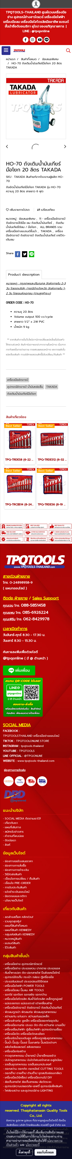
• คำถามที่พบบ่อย (13, 836)
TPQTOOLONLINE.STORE (32, 741)
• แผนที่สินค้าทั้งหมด (15, 926)
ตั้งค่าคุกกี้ (24, 1152)
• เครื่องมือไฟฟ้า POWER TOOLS (23, 986)
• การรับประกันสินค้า (15, 887)
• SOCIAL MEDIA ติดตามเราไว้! (22, 819)
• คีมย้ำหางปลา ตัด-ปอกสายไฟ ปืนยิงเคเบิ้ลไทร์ (31, 973)
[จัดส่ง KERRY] (8, 781)
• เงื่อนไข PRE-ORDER (17, 883)
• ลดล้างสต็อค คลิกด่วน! (18, 917)
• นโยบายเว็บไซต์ (13, 900)
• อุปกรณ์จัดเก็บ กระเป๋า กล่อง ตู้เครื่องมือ (28, 977)
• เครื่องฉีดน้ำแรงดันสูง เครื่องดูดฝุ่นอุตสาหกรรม (32, 1038)
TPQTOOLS (27, 751)
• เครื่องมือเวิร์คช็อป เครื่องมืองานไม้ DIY (27, 1077)
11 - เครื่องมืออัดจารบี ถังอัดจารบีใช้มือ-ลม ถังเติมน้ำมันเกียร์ (35, 221)
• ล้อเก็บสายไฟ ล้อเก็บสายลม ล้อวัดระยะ (27, 1082)
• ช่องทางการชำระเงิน (16, 870)
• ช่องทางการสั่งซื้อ (14, 866)
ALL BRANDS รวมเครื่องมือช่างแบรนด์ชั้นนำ (34, 229)
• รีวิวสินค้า (9, 947)
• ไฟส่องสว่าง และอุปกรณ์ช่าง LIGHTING (28, 1091)
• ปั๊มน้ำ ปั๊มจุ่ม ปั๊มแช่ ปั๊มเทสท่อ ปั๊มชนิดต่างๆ (30, 1043)
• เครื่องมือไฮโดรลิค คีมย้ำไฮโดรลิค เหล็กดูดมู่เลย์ (32, 999)
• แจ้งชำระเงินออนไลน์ (16, 892)
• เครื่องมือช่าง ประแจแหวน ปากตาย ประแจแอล (31, 968)
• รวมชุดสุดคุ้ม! (12, 921)
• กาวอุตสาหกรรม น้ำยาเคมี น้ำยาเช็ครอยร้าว (29, 1056)
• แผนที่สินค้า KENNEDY (17, 930)
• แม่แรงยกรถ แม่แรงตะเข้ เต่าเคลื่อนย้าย (27, 1003)
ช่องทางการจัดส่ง (15, 770)
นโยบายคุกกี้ (33, 1144)
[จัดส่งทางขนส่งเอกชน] (42, 781)
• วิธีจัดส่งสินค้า (12, 874)
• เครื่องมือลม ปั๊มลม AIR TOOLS (23, 990)
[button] (67, 50)
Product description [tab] (24, 274)
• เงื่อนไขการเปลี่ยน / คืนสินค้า (21, 879)
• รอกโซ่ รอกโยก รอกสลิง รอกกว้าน (25, 995)
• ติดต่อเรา (9, 840)
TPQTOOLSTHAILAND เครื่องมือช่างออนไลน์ (31, 736)
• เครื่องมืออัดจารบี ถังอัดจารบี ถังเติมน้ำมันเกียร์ (32, 1008)
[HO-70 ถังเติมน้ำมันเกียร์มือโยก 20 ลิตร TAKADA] (36, 106)
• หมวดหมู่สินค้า (12, 939)
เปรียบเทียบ (47, 210)
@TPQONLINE (33, 756)
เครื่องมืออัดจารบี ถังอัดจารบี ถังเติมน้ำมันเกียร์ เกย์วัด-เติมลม (36, 235)
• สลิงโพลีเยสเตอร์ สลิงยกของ (22, 1047)
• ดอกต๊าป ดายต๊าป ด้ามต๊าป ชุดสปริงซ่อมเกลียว (32, 1073)
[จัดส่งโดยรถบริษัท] (31, 781)
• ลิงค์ (6, 845)
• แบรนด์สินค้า (11, 943)
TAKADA (47, 231)
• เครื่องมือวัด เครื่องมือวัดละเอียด (24, 1034)
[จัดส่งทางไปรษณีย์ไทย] (19, 781)
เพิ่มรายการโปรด (19, 210)
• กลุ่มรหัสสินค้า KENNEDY (19, 934)
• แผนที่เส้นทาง (12, 827)
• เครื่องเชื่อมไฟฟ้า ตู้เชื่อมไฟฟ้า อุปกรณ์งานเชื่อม (32, 1029)
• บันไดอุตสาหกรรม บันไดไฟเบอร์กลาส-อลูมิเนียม (32, 1060)
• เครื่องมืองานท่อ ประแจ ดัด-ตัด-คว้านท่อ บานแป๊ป (34, 1025)
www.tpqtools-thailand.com (35, 761)
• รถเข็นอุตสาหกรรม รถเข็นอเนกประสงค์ (27, 1064)
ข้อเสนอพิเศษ (27, 219)
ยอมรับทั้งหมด (45, 1152)
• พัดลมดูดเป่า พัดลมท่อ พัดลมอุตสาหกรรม (29, 1012)
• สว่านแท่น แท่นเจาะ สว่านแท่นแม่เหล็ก (26, 1016)
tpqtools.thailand (32, 746)
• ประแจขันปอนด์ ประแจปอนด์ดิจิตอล (25, 981)
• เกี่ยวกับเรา (10, 823)
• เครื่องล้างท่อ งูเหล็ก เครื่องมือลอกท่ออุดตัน (30, 1021)
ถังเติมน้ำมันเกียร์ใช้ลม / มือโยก (35, 225)
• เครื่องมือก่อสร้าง (14, 1051)
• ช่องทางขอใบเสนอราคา (18, 861)
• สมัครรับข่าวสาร (13, 832)
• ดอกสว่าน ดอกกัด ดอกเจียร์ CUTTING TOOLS (33, 1069)
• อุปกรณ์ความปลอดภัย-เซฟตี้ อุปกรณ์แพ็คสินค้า (32, 1086)
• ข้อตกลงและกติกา (15, 896)
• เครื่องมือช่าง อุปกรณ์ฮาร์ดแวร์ (22, 964)
